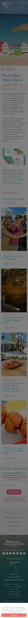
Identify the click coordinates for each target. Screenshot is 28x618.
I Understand (14, 615)
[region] (14, 610)
